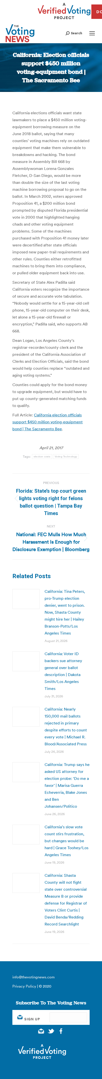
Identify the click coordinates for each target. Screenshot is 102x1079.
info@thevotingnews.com (33, 977)
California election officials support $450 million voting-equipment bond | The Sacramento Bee (47, 421)
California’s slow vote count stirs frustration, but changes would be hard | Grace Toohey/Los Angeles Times (66, 840)
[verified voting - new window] (64, 19)
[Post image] (26, 599)
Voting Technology (66, 456)
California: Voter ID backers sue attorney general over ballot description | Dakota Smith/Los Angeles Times (63, 671)
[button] (74, 33)
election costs (42, 456)
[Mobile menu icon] (92, 33)
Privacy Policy (24, 986)
